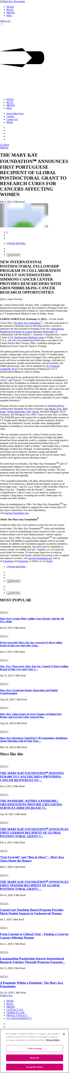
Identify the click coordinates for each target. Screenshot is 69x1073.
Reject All (34, 1058)
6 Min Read (21, 723)
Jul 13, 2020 (6, 968)
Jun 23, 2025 (6, 675)
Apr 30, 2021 (7, 814)
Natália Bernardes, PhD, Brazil (23, 411)
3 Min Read (18, 919)
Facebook (8, 561)
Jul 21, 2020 (6, 944)
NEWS (10, 6)
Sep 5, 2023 (6, 651)
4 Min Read (19, 201)
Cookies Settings (34, 1048)
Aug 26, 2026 (7, 723)
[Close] (63, 1034)
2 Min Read (19, 651)
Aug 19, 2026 (7, 699)
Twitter (48, 561)
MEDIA (10, 12)
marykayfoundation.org (17, 513)
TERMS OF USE (15, 1012)
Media (9, 122)
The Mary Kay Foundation (27, 323)
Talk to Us (5, 21)
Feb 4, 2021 (6, 201)
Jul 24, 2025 (6, 627)
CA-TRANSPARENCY (19, 1018)
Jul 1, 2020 (5, 919)
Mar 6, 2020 (6, 867)
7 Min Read (21, 699)
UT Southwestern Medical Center (27, 337)
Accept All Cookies (34, 1067)
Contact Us (12, 119)
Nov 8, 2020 (6, 895)
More (9, 15)
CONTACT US (14, 1009)
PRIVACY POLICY (17, 1015)
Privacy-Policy (53, 1040)
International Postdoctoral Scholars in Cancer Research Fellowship (32, 330)
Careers (10, 116)
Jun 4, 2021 (6, 786)
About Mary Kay (15, 113)
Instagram (23, 561)
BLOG (10, 9)
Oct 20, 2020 (6, 992)
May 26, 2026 (7, 747)
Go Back (4, 144)
